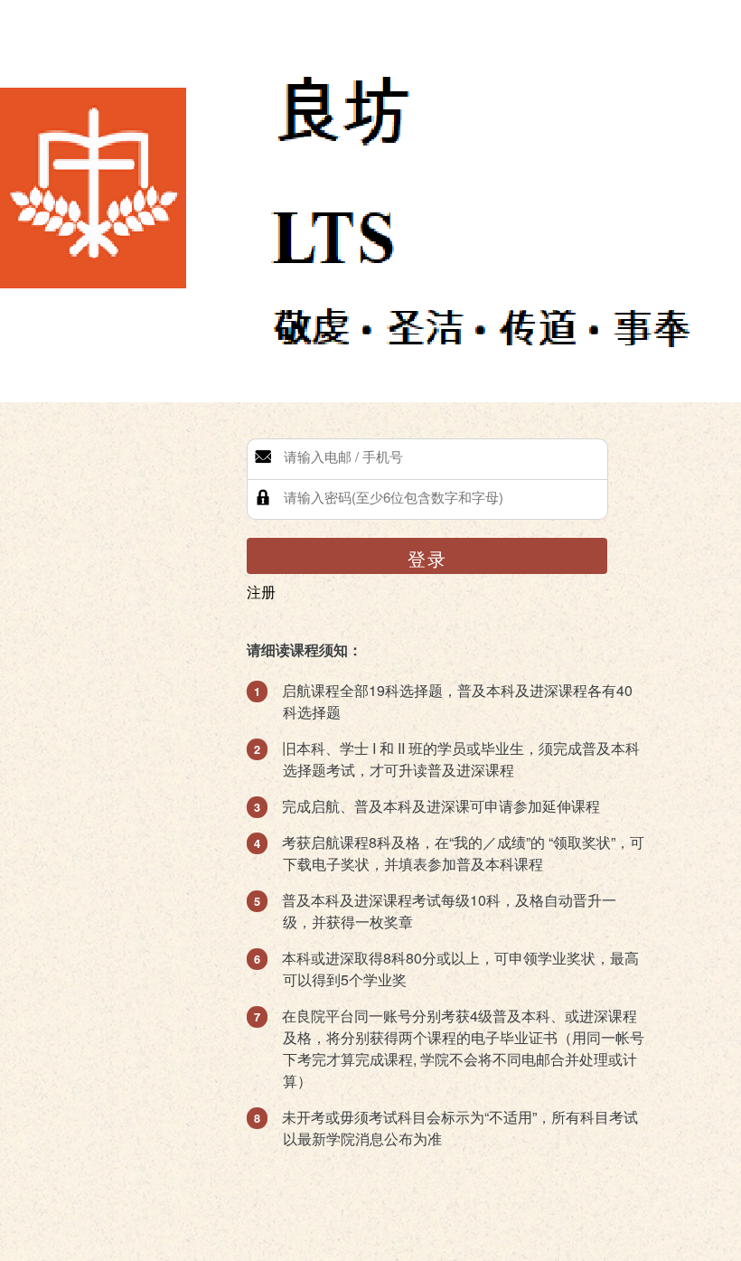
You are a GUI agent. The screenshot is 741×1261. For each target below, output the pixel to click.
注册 (261, 591)
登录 (427, 558)
